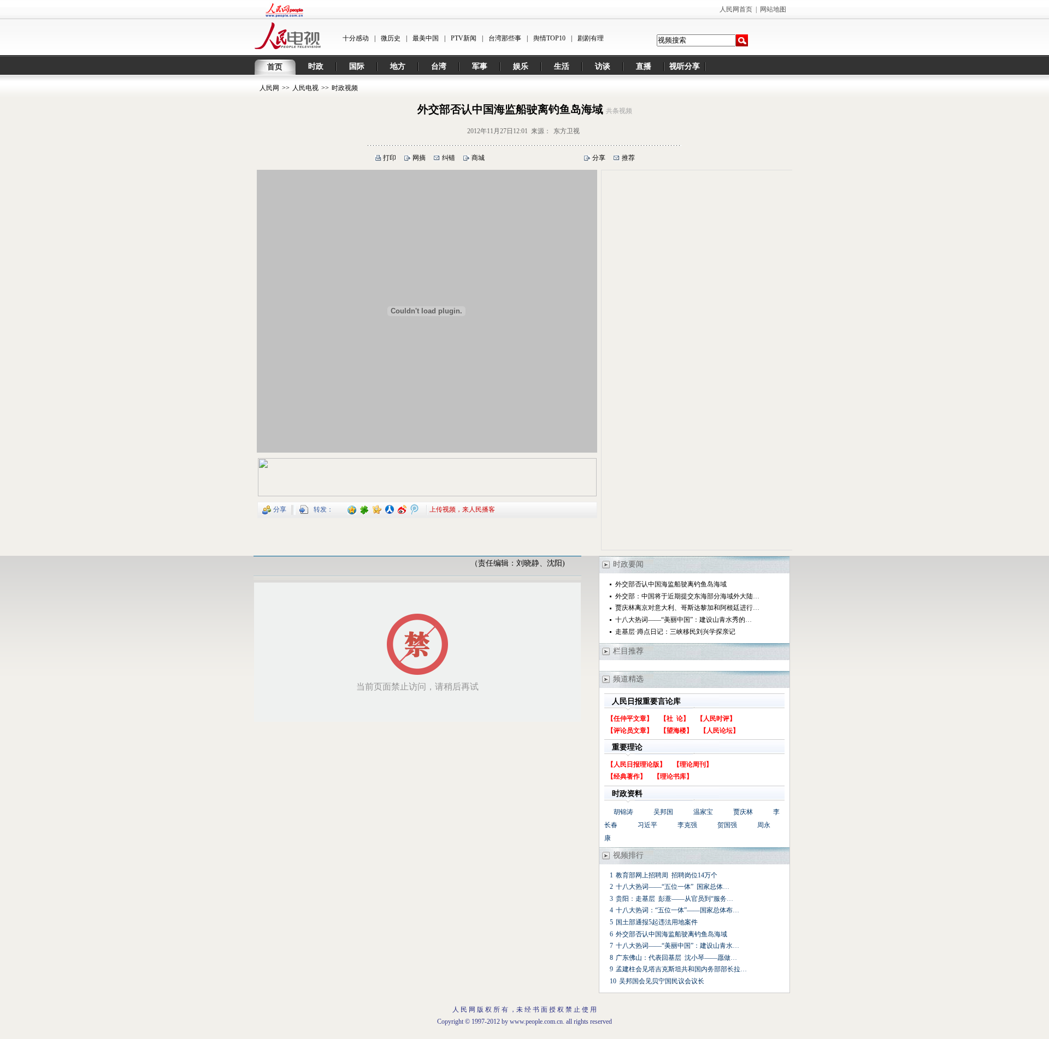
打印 (389, 158)
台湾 (438, 66)
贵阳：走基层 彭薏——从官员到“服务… (674, 899)
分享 (598, 158)
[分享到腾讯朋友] (364, 509)
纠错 (448, 158)
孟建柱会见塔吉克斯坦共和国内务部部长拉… (681, 969)
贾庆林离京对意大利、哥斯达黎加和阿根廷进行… (687, 607)
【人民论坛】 (719, 730)
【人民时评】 (716, 718)
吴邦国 (663, 812)
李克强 (687, 825)
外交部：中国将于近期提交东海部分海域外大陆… (687, 596)
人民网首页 (736, 9)
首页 (274, 67)
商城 (478, 158)
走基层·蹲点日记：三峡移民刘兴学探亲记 (675, 632)
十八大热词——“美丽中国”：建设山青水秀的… (683, 620)
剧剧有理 (590, 38)
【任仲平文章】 (630, 718)
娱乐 (520, 66)
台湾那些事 (504, 38)
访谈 (602, 66)
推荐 (628, 158)
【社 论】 (674, 718)
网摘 (419, 158)
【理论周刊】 (692, 764)
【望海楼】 (676, 730)
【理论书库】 (673, 776)
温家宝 (703, 812)
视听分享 (684, 66)
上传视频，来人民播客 (462, 509)
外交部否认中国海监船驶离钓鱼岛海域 (671, 584)
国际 (356, 66)
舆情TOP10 (549, 38)
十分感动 (356, 38)
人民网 (269, 88)
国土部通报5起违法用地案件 (657, 922)
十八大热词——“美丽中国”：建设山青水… (677, 945)
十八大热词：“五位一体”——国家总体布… (677, 910)
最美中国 (425, 38)
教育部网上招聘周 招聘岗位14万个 (666, 875)
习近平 (647, 825)
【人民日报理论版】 (636, 764)
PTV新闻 (463, 38)
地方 (397, 66)
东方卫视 (566, 131)
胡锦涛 (623, 812)
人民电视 (305, 88)
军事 (479, 66)
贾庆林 (743, 812)
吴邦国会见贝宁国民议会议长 (661, 981)
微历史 (390, 38)
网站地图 (773, 9)
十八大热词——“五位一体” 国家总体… (672, 886)
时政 (315, 66)
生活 (561, 66)
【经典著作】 (626, 776)
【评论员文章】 (630, 730)
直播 (643, 66)
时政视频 (345, 88)
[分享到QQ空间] (352, 509)
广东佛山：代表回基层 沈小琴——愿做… (676, 957)
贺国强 (727, 825)
